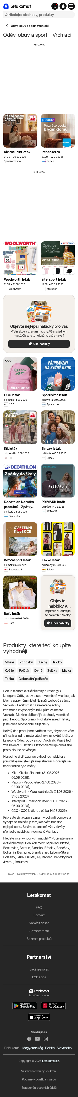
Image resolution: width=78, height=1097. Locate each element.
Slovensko (64, 1048)
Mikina (10, 662)
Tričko (57, 662)
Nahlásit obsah (39, 923)
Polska (49, 1048)
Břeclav (49, 848)
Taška (9, 679)
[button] (63, 6)
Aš (38, 857)
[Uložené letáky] (54, 6)
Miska (66, 670)
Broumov (21, 862)
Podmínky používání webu (39, 1079)
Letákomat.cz (50, 1060)
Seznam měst (39, 931)
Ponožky (26, 662)
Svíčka (52, 670)
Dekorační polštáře (33, 679)
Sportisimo (28, 719)
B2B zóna (39, 977)
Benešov (62, 848)
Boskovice (10, 848)
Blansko (37, 848)
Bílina (20, 857)
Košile (9, 670)
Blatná (64, 843)
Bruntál (30, 857)
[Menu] (71, 6)
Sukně (42, 662)
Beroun (25, 848)
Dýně (38, 670)
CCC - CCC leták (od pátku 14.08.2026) (39, 810)
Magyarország (32, 1048)
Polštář (24, 670)
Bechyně (23, 852)
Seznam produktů (38, 939)
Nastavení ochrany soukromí (39, 1071)
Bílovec (47, 857)
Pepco (14, 719)
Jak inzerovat (39, 969)
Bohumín (9, 852)
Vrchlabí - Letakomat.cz (19, 705)
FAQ (39, 907)
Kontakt (38, 915)
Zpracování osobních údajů (39, 1087)
